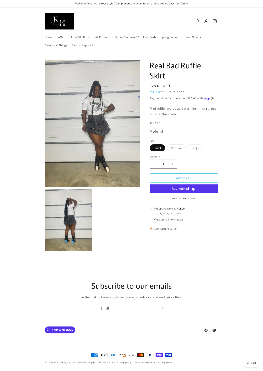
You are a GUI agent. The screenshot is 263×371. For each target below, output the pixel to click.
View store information (168, 219)
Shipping (155, 91)
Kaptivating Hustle (64, 362)
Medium (178, 148)
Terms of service (144, 362)
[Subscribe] (161, 308)
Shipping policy (164, 362)
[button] (61, 37)
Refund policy (106, 362)
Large (197, 148)
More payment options (184, 198)
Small (157, 148)
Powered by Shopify (85, 362)
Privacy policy (124, 362)
